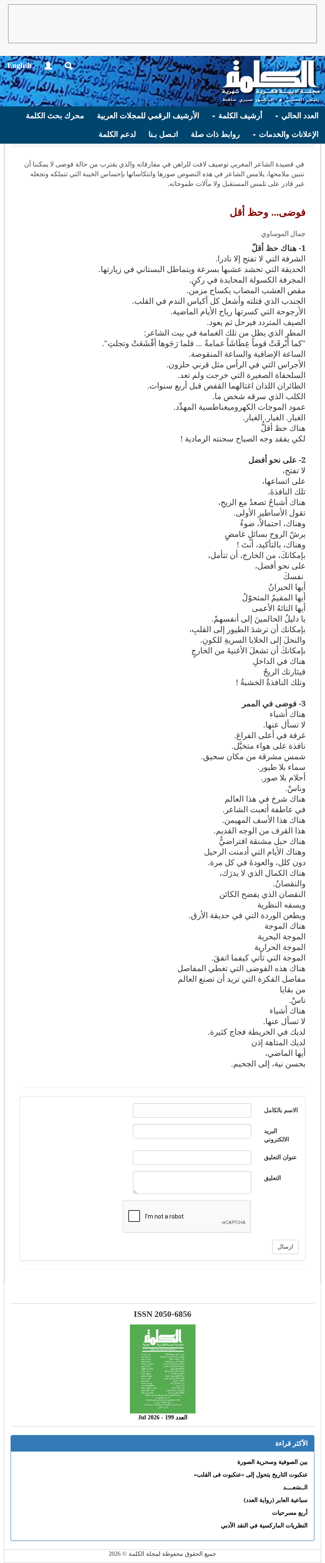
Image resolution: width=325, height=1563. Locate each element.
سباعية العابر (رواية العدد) (276, 1500)
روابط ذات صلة (215, 134)
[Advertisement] (162, 24)
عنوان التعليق (280, 1157)
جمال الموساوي (283, 233)
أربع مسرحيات (290, 1513)
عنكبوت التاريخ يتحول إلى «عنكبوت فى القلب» (251, 1474)
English (19, 65)
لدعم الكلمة (117, 134)
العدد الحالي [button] (299, 115)
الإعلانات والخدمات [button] (288, 134)
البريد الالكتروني (276, 1135)
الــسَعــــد (295, 1487)
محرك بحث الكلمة (55, 115)
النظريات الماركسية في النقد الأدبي (264, 1525)
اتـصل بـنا (163, 134)
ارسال (285, 1247)
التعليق (272, 1178)
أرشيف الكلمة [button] (239, 115)
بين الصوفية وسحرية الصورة (272, 1462)
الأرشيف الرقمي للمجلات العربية (148, 115)
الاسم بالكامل (281, 1110)
